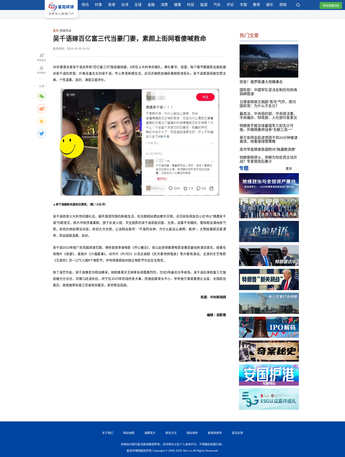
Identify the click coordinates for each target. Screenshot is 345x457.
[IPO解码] (269, 336)
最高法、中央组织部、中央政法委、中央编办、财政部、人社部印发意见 (268, 116)
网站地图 (128, 432)
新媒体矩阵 (215, 432)
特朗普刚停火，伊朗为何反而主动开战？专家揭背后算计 (268, 160)
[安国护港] (269, 384)
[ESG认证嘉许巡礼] (269, 408)
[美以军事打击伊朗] (269, 312)
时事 (98, 5)
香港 (111, 5)
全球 (138, 5)
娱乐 (269, 5)
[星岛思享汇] (269, 193)
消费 (164, 5)
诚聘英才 (150, 432)
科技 (190, 5)
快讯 (85, 5)
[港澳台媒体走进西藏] (269, 217)
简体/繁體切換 (331, 5)
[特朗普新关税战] (269, 289)
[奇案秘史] (269, 360)
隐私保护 (192, 432)
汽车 (217, 5)
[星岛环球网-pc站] (61, 19)
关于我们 (107, 432)
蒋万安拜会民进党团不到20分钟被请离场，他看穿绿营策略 (268, 140)
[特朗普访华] (269, 265)
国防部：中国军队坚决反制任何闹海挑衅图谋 (268, 92)
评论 (230, 5)
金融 (151, 5)
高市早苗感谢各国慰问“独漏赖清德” (268, 150)
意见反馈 (237, 432)
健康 (177, 5)
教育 (256, 5)
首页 (55, 30)
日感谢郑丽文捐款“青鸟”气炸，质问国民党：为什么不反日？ (268, 104)
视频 (283, 5)
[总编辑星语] (269, 241)
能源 (203, 5)
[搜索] (298, 5)
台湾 (124, 5)
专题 (243, 5)
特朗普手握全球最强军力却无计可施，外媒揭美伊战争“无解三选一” (266, 128)
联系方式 (171, 432)
